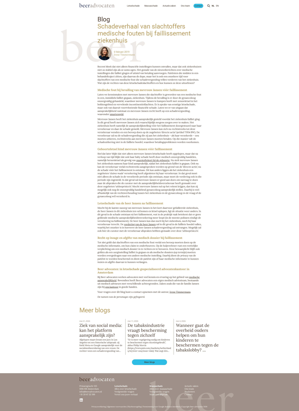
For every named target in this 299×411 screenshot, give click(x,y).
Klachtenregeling (134, 406)
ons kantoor (111, 286)
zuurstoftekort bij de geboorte (153, 160)
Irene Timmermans (124, 54)
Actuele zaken (169, 6)
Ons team (185, 6)
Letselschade (133, 6)
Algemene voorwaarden (116, 406)
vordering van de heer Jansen (140, 224)
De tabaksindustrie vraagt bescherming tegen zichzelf (147, 330)
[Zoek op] (209, 5)
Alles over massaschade (161, 388)
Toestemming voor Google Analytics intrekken (161, 406)
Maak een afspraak (159, 394)
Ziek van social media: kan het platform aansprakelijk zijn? (100, 330)
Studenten (190, 391)
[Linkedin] (81, 400)
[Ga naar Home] (99, 5)
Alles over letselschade (125, 388)
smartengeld (116, 114)
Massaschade (151, 6)
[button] (149, 362)
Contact (198, 6)
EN (217, 6)
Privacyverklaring (98, 406)
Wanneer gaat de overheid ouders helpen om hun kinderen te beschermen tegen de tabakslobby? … (197, 338)
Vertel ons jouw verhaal (126, 394)
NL (213, 6)
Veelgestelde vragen (124, 391)
